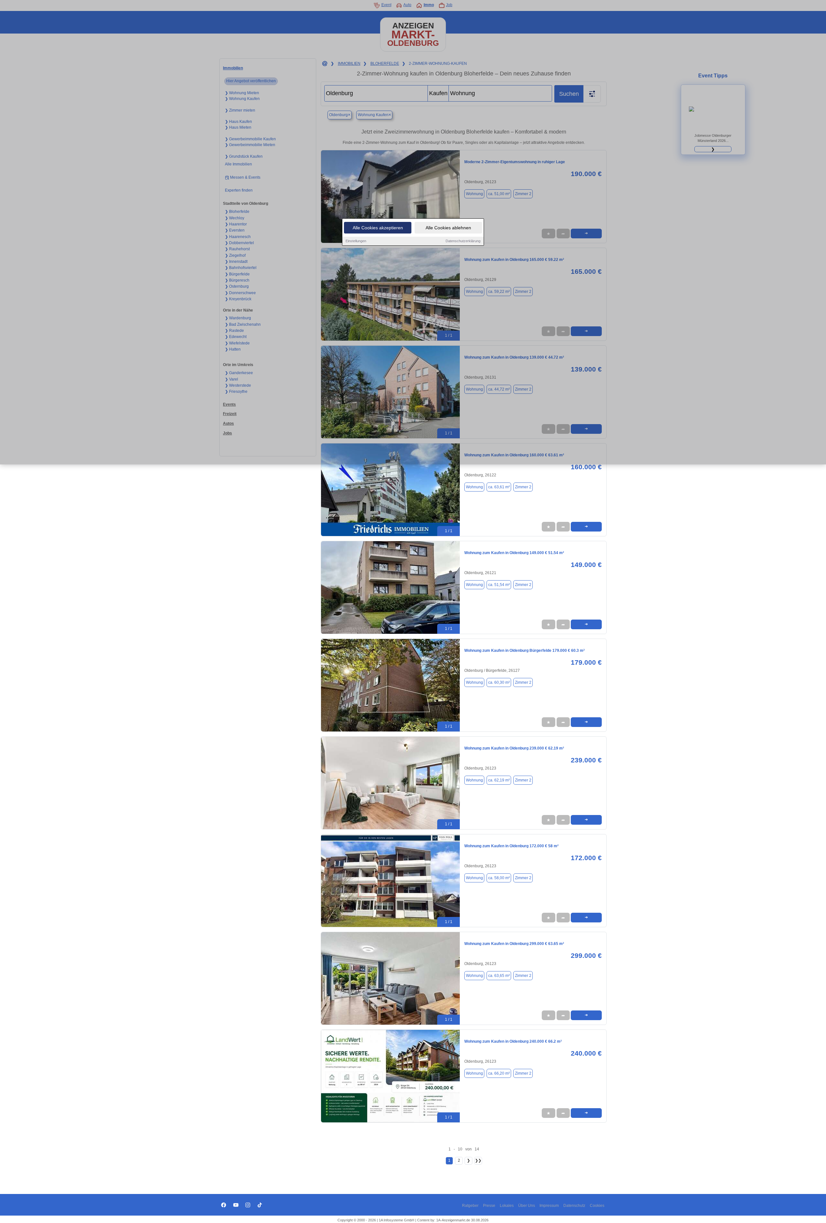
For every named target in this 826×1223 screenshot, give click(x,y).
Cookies (597, 1205)
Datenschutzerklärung (463, 241)
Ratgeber (470, 1205)
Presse (489, 1205)
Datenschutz (574, 1205)
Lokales (507, 1205)
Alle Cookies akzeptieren (378, 227)
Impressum (549, 1205)
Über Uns (526, 1205)
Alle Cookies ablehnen (448, 227)
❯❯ (478, 1160)
